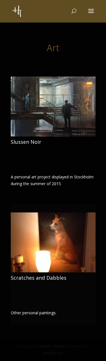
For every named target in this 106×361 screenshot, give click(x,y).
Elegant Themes (52, 346)
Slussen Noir (26, 141)
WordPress (53, 353)
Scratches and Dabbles (38, 277)
